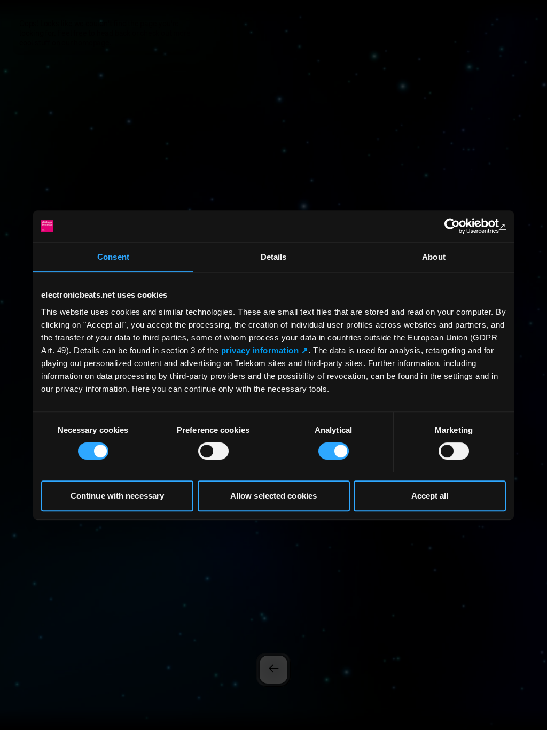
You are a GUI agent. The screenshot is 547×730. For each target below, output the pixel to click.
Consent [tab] (113, 256)
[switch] (213, 451)
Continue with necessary (117, 495)
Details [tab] (274, 256)
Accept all (430, 495)
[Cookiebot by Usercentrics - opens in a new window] (459, 226)
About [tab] (434, 256)
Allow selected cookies (273, 495)
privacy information (260, 350)
